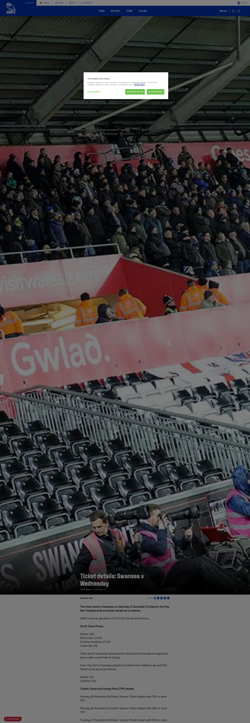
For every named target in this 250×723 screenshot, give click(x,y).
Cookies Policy (139, 85)
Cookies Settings (94, 91)
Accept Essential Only (135, 92)
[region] (126, 85)
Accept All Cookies (155, 92)
